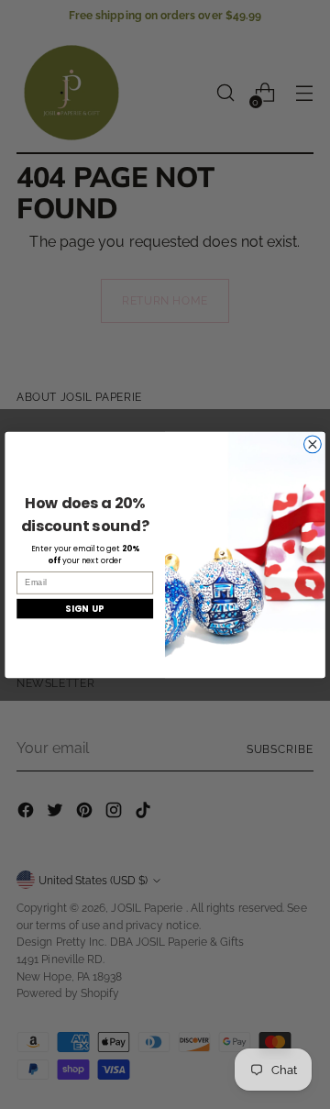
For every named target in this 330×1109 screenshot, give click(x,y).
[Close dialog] (313, 443)
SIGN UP (84, 608)
